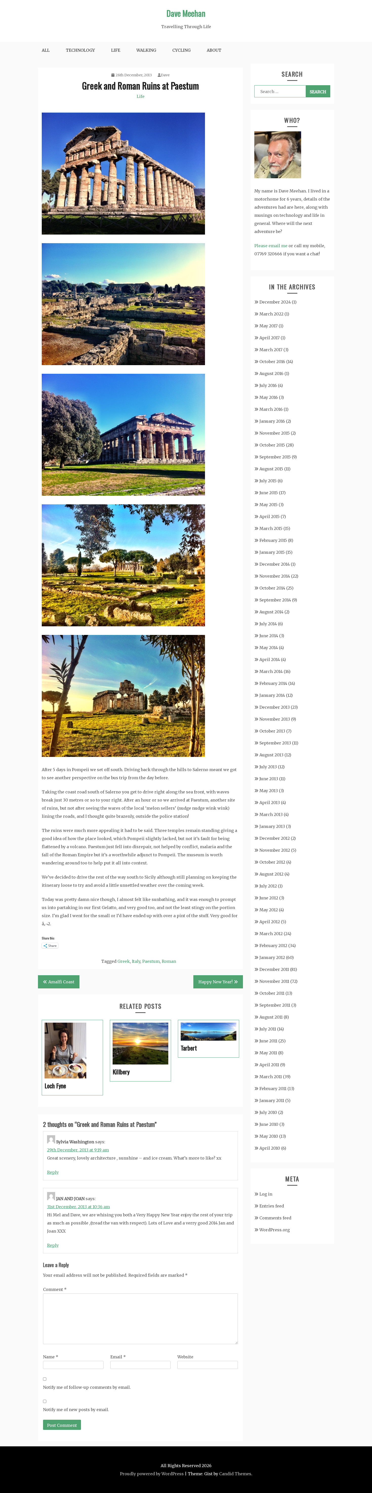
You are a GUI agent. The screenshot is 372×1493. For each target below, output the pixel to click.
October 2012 (272, 862)
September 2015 (275, 456)
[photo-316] (123, 494)
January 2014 (272, 695)
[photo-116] (123, 233)
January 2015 (272, 552)
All (46, 50)
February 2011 (272, 1088)
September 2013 (275, 742)
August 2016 (271, 373)
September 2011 (274, 1005)
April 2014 (269, 659)
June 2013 (268, 778)
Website (185, 1356)
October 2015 (272, 445)
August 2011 (271, 1017)
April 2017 (269, 337)
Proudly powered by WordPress (152, 1473)
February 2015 (273, 540)
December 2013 (274, 707)
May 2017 (268, 325)
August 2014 (271, 611)
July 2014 (268, 623)
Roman (169, 961)
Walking (146, 50)
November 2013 (274, 719)
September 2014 (275, 599)
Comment (55, 1289)
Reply (53, 1172)
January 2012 (272, 957)
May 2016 (268, 397)
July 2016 (268, 385)
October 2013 (272, 731)
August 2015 (271, 468)
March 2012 (271, 933)
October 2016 (272, 361)
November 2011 (274, 981)
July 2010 (268, 1112)
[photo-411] (123, 624)
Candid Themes (235, 1473)
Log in (265, 1194)
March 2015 (270, 528)
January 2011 (271, 1100)
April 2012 (269, 921)
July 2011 (267, 1029)
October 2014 (272, 588)
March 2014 (271, 671)
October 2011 (271, 993)
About (214, 50)
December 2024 (275, 302)
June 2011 (268, 1040)
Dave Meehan (186, 13)
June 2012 (268, 897)
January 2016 (272, 421)
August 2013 (271, 754)
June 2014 (268, 635)
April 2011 (269, 1064)
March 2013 (271, 814)
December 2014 (274, 564)
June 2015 (268, 492)
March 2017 (270, 349)
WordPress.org (274, 1229)
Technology (80, 50)
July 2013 (268, 766)
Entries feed (271, 1205)
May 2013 (268, 790)
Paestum (151, 961)
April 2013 (269, 802)
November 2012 (274, 850)
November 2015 (274, 433)
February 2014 (273, 683)
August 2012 (271, 874)
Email (118, 1356)
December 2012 (274, 838)
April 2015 (269, 516)
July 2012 (268, 885)
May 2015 (268, 504)
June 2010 (268, 1124)
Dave (165, 75)
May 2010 (268, 1136)
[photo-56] (123, 755)
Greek (123, 961)
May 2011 (268, 1052)
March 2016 (271, 409)
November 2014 (274, 576)
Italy (136, 961)
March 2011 (270, 1076)
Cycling (181, 50)
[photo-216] (123, 363)
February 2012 (273, 945)
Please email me (270, 245)
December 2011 (274, 969)
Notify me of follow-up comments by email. (87, 1387)
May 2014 (268, 647)
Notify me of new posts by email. (76, 1409)
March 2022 (271, 313)
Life (115, 50)
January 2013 (272, 826)
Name (50, 1356)
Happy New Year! (215, 981)
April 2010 (269, 1148)
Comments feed (275, 1217)
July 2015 (268, 480)
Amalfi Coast (61, 981)
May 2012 (268, 909)
